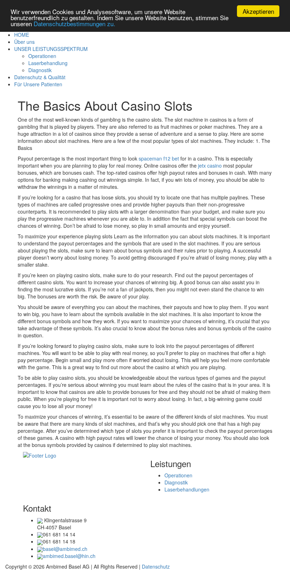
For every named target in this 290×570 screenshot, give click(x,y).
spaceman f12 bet (159, 158)
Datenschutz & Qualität (39, 77)
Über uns (24, 41)
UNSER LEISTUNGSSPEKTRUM (51, 48)
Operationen (42, 55)
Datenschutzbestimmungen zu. (74, 23)
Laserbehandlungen (186, 489)
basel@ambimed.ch (65, 548)
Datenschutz (156, 566)
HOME (21, 34)
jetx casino (210, 165)
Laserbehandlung (48, 62)
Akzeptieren (258, 11)
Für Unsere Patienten (38, 84)
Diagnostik (40, 70)
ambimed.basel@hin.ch (69, 555)
